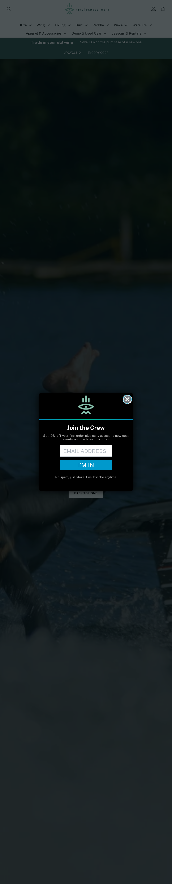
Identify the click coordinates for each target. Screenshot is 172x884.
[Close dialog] (127, 399)
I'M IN (86, 464)
